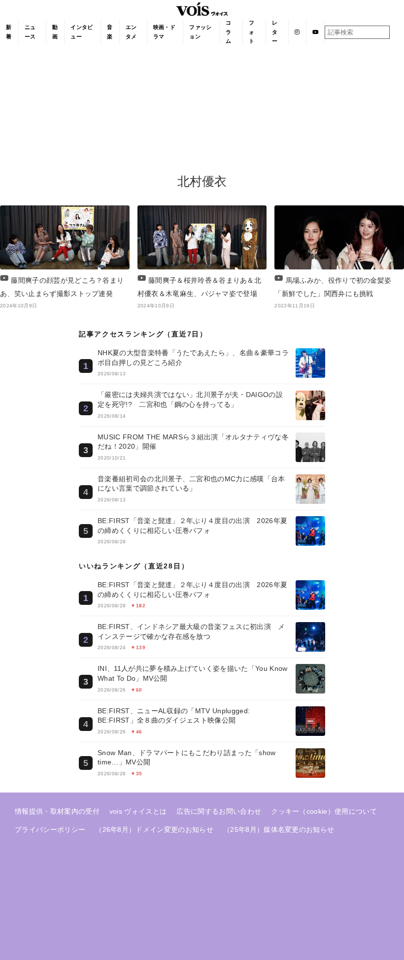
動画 (55, 31)
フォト (251, 32)
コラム (228, 32)
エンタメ (131, 31)
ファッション (200, 31)
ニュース (30, 31)
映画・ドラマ (164, 31)
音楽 (109, 31)
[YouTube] (315, 32)
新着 (8, 31)
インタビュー (81, 31)
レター (274, 32)
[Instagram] (297, 32)
